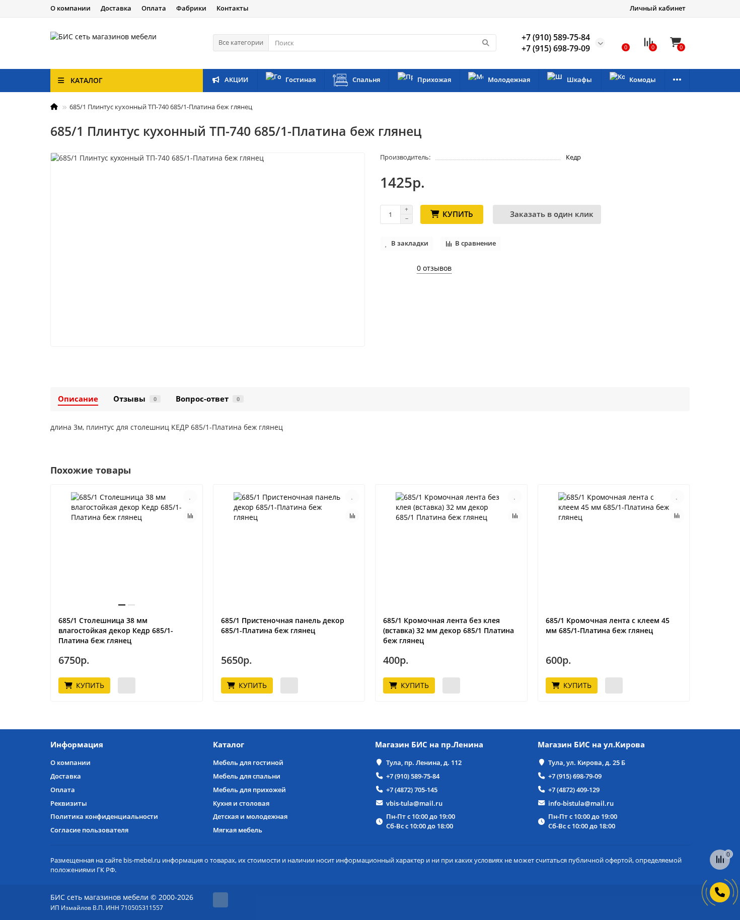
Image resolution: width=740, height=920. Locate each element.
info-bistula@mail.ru (581, 803)
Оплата (153, 8)
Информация (76, 744)
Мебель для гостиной (248, 762)
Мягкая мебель (237, 829)
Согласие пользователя (89, 829)
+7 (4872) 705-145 (411, 789)
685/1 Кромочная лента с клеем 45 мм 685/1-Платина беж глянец (608, 625)
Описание (78, 399)
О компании (70, 8)
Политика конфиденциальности (104, 816)
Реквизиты (68, 803)
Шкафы (579, 79)
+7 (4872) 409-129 (574, 789)
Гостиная (300, 79)
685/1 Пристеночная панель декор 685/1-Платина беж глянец (282, 625)
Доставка (116, 8)
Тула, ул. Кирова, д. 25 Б (586, 762)
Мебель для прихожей (249, 789)
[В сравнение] (190, 516)
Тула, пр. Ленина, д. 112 (424, 762)
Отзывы (135, 399)
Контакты (232, 8)
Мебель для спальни (246, 776)
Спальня (366, 79)
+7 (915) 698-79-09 (575, 776)
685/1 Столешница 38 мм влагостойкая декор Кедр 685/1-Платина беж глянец (115, 630)
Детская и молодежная (250, 816)
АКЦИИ (236, 79)
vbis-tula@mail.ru (414, 803)
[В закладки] (190, 497)
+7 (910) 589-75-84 (412, 776)
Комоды (642, 79)
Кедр (573, 157)
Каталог (228, 744)
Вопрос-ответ (208, 399)
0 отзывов (434, 268)
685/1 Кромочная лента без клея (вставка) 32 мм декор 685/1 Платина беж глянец (448, 630)
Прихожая (434, 79)
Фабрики (191, 8)
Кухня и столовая (241, 803)
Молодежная (509, 79)
